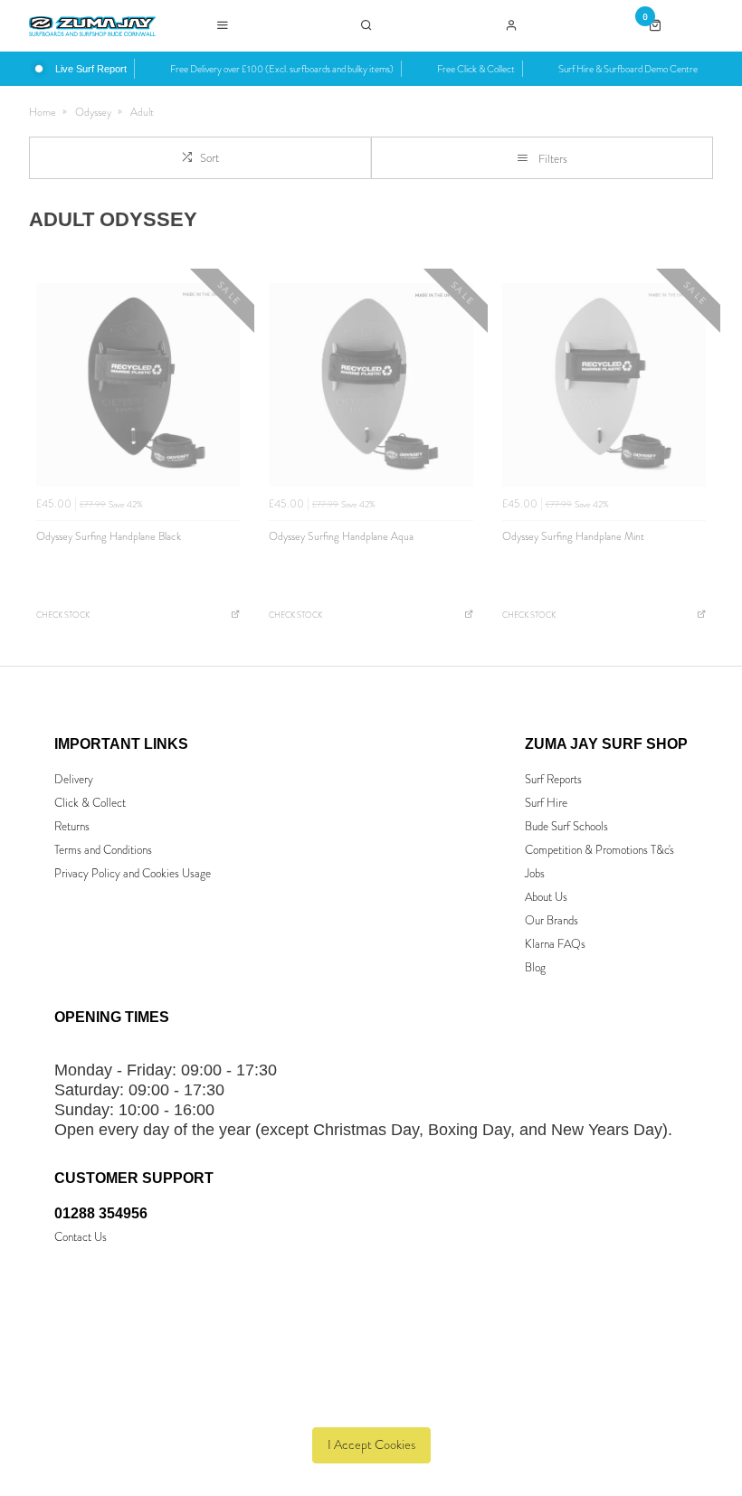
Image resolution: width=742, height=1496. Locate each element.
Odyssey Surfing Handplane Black (108, 536)
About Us (546, 896)
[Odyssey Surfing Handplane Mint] (604, 385)
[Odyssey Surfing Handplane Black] (138, 385)
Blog (535, 967)
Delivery (73, 779)
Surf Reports (553, 779)
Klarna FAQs (555, 943)
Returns (72, 826)
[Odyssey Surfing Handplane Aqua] (370, 385)
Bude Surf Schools (566, 826)
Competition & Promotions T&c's (599, 849)
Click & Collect (90, 802)
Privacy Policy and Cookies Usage (132, 873)
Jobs (535, 873)
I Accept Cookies (371, 1444)
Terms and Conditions (103, 849)
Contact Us (80, 1236)
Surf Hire (546, 802)
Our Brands (551, 920)
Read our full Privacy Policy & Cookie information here (371, 1403)
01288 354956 (100, 1213)
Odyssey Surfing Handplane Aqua (341, 536)
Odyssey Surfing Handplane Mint (573, 536)
